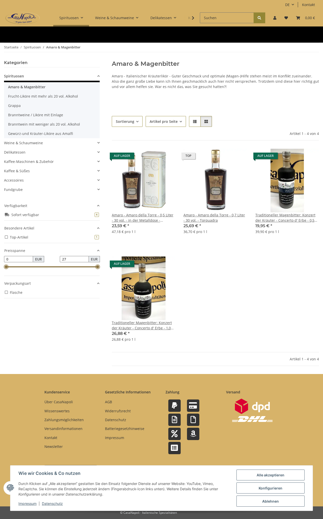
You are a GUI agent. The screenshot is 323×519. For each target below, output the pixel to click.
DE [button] (287, 4)
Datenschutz (52, 503)
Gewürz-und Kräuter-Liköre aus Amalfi (40, 133)
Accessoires (14, 180)
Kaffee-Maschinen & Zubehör (29, 161)
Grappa (14, 105)
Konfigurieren (270, 488)
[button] (274, 17)
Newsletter (53, 446)
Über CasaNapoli (58, 401)
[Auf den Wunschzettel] (166, 157)
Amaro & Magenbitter (26, 86)
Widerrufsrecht (118, 411)
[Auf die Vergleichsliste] (153, 157)
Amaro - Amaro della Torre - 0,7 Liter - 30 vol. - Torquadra (214, 218)
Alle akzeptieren (270, 475)
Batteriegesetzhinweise (124, 428)
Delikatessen (14, 152)
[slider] (6, 267)
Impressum (27, 503)
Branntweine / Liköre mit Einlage (35, 114)
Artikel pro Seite (164, 121)
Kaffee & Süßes (17, 170)
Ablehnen (270, 501)
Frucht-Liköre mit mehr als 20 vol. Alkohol (43, 96)
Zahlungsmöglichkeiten (64, 419)
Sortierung (125, 121)
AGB (108, 401)
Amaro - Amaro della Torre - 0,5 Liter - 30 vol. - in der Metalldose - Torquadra (142, 218)
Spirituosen (14, 76)
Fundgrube (13, 189)
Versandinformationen (63, 428)
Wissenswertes (57, 411)
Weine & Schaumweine (23, 142)
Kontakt (308, 4)
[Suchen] (259, 17)
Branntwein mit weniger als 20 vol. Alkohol (44, 124)
